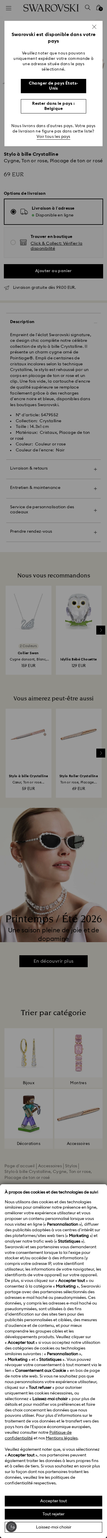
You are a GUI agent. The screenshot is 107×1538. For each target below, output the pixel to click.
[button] (94, 27)
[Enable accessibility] (11, 1526)
